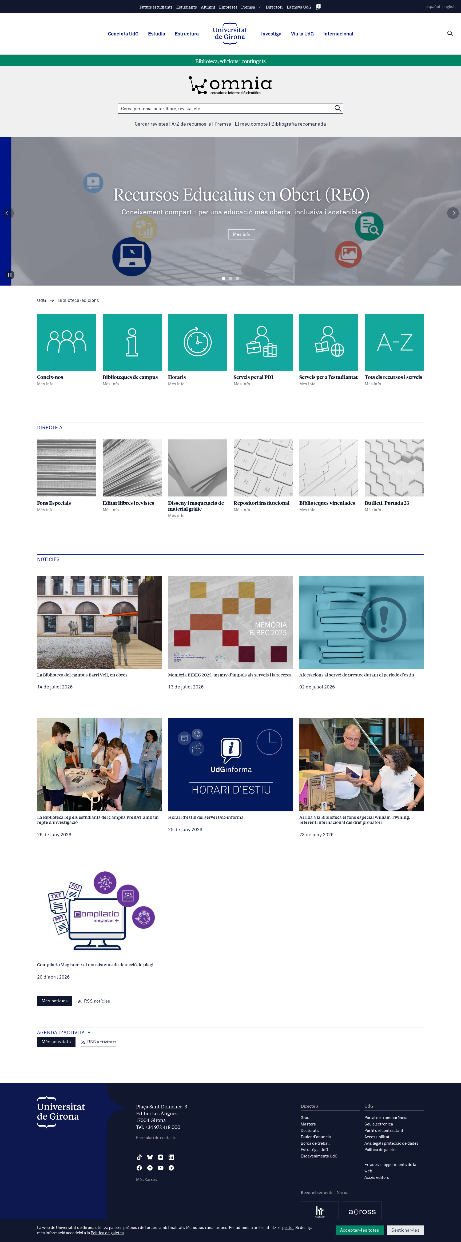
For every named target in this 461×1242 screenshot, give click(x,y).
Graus (306, 1118)
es (433, 7)
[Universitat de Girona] (61, 1113)
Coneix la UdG (123, 34)
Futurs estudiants (156, 7)
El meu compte (251, 124)
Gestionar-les (405, 1230)
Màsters (308, 1124)
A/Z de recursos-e (191, 124)
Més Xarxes (146, 1180)
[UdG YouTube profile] (160, 1168)
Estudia (156, 34)
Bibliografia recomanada (298, 124)
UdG (41, 300)
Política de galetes (381, 1150)
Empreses (228, 7)
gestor (288, 1228)
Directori (274, 7)
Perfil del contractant (383, 1131)
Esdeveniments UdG (319, 1156)
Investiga (271, 34)
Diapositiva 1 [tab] (223, 278)
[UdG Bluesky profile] (150, 1157)
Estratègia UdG (314, 1150)
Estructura (187, 34)
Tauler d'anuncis (316, 1137)
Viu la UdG (302, 34)
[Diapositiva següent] (453, 213)
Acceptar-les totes (359, 1230)
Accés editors (376, 1178)
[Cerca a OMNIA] (338, 108)
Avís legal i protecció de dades (391, 1143)
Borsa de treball (315, 1143)
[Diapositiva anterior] (8, 213)
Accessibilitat (377, 1137)
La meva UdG (299, 7)
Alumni (208, 7)
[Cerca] (450, 34)
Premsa (248, 7)
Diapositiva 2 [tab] (230, 278)
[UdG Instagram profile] (160, 1157)
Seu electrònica (378, 1124)
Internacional (338, 34)
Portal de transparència (385, 1118)
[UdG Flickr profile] (150, 1168)
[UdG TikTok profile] (139, 1157)
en (449, 7)
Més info (230, 234)
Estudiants (186, 7)
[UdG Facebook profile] (139, 1168)
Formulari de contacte (156, 1138)
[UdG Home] (230, 34)
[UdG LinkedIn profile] (171, 1157)
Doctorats (310, 1131)
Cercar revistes (151, 124)
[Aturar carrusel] (9, 274)
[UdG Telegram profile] (171, 1168)
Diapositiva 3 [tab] (237, 278)
